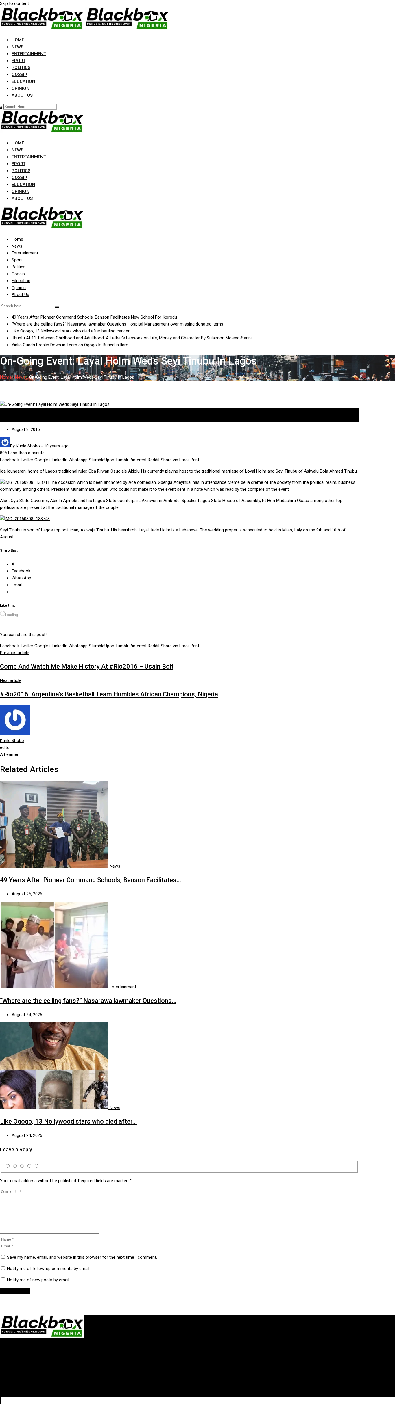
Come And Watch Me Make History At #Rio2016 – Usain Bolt (86, 666)
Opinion (20, 88)
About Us (22, 95)
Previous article (14, 652)
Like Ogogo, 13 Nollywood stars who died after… (68, 1121)
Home (18, 39)
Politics (21, 67)
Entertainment (29, 53)
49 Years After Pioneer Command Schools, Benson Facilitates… (90, 880)
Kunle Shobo (12, 740)
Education (23, 81)
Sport (18, 60)
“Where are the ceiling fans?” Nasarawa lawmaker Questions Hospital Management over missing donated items (117, 324)
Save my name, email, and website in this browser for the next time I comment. (82, 1257)
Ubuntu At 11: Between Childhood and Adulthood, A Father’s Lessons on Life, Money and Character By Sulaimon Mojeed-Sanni (132, 338)
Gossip (19, 74)
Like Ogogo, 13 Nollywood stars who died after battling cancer (71, 331)
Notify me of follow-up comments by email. (48, 1268)
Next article (10, 680)
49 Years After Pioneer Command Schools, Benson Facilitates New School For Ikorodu (94, 317)
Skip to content (14, 3)
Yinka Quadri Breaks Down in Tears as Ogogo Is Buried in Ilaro (70, 344)
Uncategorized (13, 418)
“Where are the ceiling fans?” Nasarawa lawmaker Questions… (88, 1000)
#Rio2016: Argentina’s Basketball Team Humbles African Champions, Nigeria (109, 694)
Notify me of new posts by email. (38, 1279)
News (17, 46)
